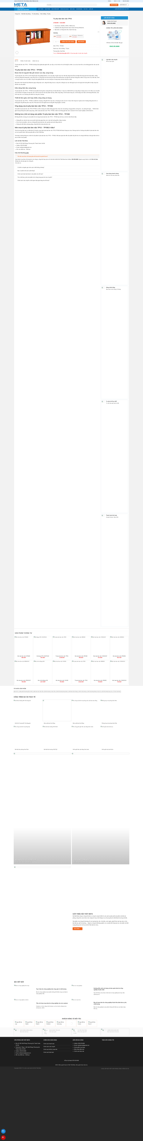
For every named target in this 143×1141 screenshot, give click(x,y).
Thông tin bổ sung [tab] (25, 61)
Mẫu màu (72, 9)
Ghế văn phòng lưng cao (107, 691)
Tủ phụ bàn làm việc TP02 (81, 680)
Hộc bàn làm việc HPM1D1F (24, 680)
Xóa (98, 31)
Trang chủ (17, 13)
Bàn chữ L (16, 691)
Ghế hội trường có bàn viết (49, 691)
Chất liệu (55, 33)
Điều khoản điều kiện (79, 1049)
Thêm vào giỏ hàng (68, 41)
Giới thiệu (40, 9)
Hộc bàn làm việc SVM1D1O (119, 680)
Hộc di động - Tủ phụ (45, 13)
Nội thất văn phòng (25, 13)
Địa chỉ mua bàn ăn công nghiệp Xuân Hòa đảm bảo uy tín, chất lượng (110, 1003)
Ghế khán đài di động (73, 691)
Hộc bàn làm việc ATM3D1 (119, 656)
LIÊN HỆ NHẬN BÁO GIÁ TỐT (122, 9)
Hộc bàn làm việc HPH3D (81, 656)
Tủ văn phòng (35, 13)
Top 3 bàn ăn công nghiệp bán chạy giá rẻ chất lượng (51, 989)
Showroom (79, 9)
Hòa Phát (62, 51)
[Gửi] (95, 5)
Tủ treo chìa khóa (116, 691)
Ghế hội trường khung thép (61, 691)
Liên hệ (91, 9)
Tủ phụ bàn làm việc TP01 (62, 656)
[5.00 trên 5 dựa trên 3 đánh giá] (76, 21)
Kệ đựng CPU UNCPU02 (43, 656)
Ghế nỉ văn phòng (82, 691)
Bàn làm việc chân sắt (38, 691)
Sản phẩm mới (55, 9)
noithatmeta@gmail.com (26, 147)
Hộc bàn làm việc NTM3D (23, 656)
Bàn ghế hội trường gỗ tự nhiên (26, 691)
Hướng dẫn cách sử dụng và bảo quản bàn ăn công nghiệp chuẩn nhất (108, 989)
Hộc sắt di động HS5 (43, 680)
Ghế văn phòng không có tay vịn (94, 691)
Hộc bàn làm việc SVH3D (62, 680)
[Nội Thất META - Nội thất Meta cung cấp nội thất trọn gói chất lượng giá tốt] (29, 5)
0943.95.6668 (111, 23)
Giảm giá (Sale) (64, 9)
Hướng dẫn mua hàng (79, 1047)
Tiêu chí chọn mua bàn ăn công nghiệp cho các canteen (52, 1003)
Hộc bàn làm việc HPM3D (100, 680)
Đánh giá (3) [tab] (36, 61)
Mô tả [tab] (16, 61)
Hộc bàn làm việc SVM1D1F (100, 656)
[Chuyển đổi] (16, 156)
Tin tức (86, 9)
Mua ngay (81, 41)
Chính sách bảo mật (79, 1051)
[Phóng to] (17, 52)
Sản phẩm (47, 9)
